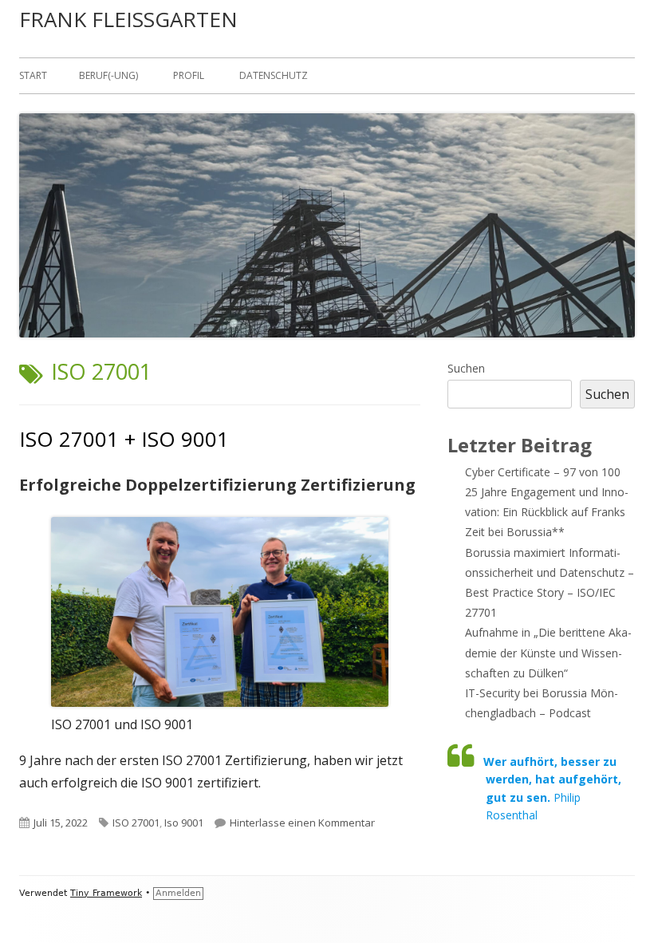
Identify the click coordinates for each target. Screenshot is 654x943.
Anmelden (178, 893)
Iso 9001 (183, 822)
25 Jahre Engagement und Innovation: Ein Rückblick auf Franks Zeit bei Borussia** (546, 511)
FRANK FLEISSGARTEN (128, 19)
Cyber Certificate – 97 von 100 (543, 471)
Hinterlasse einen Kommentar (302, 822)
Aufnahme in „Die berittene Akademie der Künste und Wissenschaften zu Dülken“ (548, 652)
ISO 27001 (136, 822)
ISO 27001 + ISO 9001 (124, 438)
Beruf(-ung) (108, 75)
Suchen (466, 368)
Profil (188, 75)
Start (33, 75)
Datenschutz (273, 75)
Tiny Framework (106, 893)
